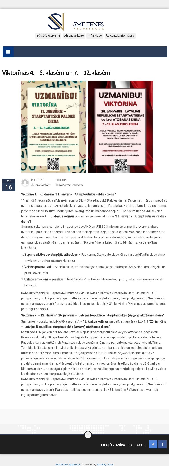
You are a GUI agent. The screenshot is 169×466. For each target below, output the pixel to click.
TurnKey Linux (105, 464)
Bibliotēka (65, 185)
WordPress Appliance (68, 464)
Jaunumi (77, 185)
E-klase (97, 35)
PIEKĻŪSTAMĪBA (113, 445)
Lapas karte (76, 35)
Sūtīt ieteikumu (50, 35)
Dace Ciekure (42, 185)
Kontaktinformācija (121, 35)
